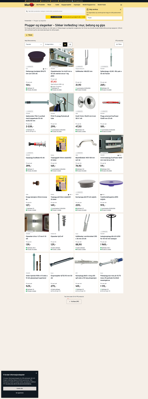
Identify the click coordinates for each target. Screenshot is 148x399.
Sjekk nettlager (56, 248)
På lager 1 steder (56, 249)
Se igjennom (20, 393)
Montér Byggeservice (89, 5)
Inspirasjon (77, 5)
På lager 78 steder (81, 90)
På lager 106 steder (107, 171)
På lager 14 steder (106, 210)
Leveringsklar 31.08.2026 (58, 130)
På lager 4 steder (81, 249)
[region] (19, 384)
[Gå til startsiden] (29, 5)
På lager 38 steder (32, 90)
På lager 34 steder (32, 171)
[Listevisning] (70, 44)
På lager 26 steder (57, 90)
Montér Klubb (102, 5)
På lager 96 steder (57, 131)
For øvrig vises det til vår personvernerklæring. (18, 384)
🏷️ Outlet (56, 5)
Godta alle (20, 388)
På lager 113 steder (107, 90)
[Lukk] (36, 373)
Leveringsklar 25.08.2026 (83, 88)
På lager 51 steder (106, 249)
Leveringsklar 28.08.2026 (108, 208)
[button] (34, 44)
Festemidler (28, 21)
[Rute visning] (65, 44)
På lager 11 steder (56, 210)
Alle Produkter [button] (40, 5)
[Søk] (26, 11)
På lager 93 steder (32, 249)
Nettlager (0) (55, 88)
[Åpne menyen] (121, 4)
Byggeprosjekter (66, 5)
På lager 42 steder (81, 210)
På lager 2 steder (81, 131)
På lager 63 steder (106, 131)
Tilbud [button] (49, 5)
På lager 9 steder (56, 171)
